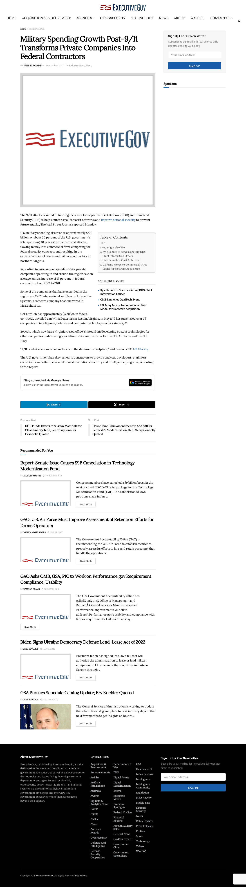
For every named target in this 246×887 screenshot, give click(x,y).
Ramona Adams (31, 589)
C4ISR (94, 809)
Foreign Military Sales (122, 827)
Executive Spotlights (119, 805)
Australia (96, 790)
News (163, 18)
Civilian (95, 819)
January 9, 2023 (50, 699)
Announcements (100, 772)
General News (121, 834)
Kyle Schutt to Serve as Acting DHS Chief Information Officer (124, 254)
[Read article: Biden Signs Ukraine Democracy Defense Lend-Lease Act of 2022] (45, 666)
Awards (95, 795)
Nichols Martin (32, 475)
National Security (141, 809)
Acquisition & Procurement (46, 18)
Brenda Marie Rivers (34, 532)
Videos (140, 846)
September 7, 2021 (55, 65)
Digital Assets (121, 777)
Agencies (84, 18)
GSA (138, 764)
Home (11, 18)
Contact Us (220, 18)
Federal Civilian (122, 812)
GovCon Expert (122, 839)
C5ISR (94, 814)
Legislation (142, 792)
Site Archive (81, 875)
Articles (95, 777)
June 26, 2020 (56, 532)
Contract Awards (96, 831)
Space (139, 836)
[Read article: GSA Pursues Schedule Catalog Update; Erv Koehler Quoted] (45, 716)
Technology (142, 18)
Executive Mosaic (44, 875)
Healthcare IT (144, 769)
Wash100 (198, 18)
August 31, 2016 (51, 589)
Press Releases (144, 826)
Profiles (140, 831)
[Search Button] (239, 21)
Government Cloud (121, 845)
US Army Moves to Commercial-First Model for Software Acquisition (124, 266)
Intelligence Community (143, 786)
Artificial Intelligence (98, 784)
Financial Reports (118, 819)
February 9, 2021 (53, 475)
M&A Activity (143, 797)
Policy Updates (144, 821)
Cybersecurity (113, 18)
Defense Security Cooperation (98, 854)
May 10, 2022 (48, 649)
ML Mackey (140, 349)
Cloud (94, 824)
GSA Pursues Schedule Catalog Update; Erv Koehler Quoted (77, 692)
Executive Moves (119, 797)
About (179, 18)
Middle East (143, 802)
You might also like (113, 247)
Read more (88, 504)
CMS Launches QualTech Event (121, 260)
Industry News (36, 28)
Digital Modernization (122, 784)
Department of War (122, 765)
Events (117, 790)
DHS (116, 772)
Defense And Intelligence (98, 844)
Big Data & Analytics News (99, 802)
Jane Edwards (32, 65)
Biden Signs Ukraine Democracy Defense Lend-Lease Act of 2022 (82, 642)
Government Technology (121, 854)
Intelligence (143, 779)
